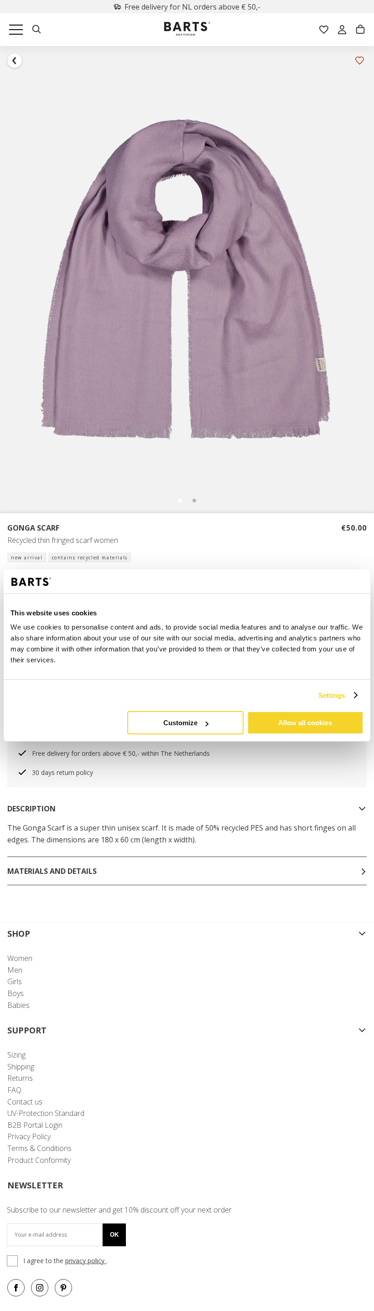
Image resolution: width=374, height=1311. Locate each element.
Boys (15, 993)
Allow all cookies (305, 723)
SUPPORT (27, 1030)
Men (14, 970)
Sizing (16, 1055)
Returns (20, 1078)
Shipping (20, 1067)
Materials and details (52, 871)
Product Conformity (39, 1160)
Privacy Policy (29, 1136)
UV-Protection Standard (45, 1113)
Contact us (24, 1102)
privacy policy (85, 1260)
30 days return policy (62, 772)
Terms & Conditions (39, 1148)
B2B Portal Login (34, 1125)
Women (19, 958)
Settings (331, 695)
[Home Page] (187, 30)
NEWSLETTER (35, 1185)
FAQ (14, 1090)
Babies (18, 1005)
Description (31, 809)
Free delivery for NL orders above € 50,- (192, 7)
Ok (114, 1234)
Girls (14, 981)
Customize (180, 723)
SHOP (18, 933)
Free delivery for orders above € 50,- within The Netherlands (121, 753)
